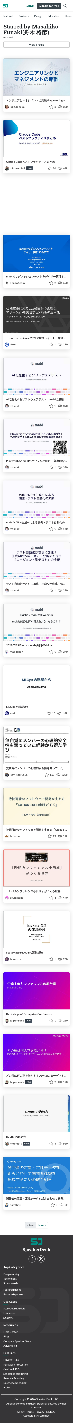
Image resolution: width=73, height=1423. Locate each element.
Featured (8, 16)
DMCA (50, 1411)
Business (24, 16)
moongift (15, 1143)
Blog (6, 1336)
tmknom (15, 836)
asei (12, 713)
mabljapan (16, 651)
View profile (36, 44)
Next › (42, 1225)
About (20, 1411)
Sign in (30, 5)
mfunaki (14, 405)
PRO (30, 168)
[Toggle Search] (65, 6)
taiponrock (16, 1020)
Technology (10, 1278)
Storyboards (10, 1283)
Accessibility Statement (36, 1415)
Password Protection (15, 1364)
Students (8, 1317)
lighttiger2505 (18, 774)
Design (38, 16)
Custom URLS (11, 1369)
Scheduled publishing (15, 1373)
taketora (15, 959)
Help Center (10, 1331)
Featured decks (12, 1289)
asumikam (16, 897)
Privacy (39, 1411)
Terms (30, 1411)
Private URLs (11, 1359)
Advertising (10, 1345)
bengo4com (17, 282)
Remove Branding (13, 1378)
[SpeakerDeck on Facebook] (32, 1258)
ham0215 (15, 1204)
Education (53, 16)
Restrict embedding (14, 1382)
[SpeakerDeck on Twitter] (41, 1258)
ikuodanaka (17, 106)
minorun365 (17, 168)
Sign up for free (49, 5)
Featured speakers (14, 1294)
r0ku (12, 344)
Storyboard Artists (14, 1308)
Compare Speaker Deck (17, 1341)
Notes (7, 1387)
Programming (11, 1274)
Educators (9, 1313)
